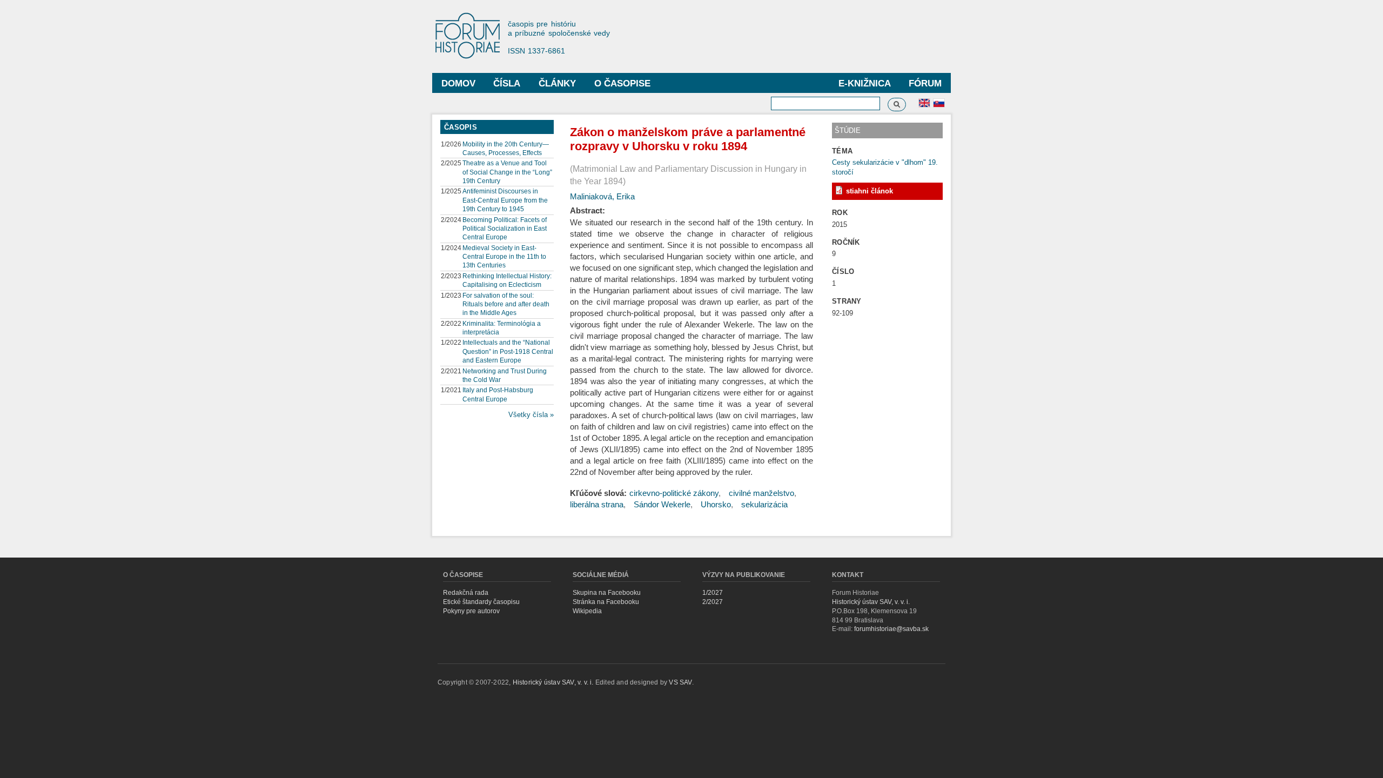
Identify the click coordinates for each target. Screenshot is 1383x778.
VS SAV (680, 682)
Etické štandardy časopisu (481, 602)
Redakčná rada (465, 592)
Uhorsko (716, 504)
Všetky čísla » (531, 415)
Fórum (925, 83)
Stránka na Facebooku (606, 602)
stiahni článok (869, 191)
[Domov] (472, 36)
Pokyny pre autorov (471, 611)
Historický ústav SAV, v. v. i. (871, 602)
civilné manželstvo (761, 493)
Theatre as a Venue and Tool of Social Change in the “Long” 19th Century (507, 171)
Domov (458, 83)
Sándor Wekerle (662, 504)
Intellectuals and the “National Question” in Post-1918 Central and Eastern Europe (507, 351)
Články (557, 83)
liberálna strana (596, 504)
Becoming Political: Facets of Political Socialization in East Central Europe (504, 228)
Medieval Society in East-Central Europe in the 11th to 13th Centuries (504, 256)
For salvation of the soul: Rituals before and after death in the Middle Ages (505, 304)
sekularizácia (764, 504)
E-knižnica (864, 83)
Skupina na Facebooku (607, 592)
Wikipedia (587, 611)
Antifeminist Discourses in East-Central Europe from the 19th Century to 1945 (505, 199)
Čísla (506, 83)
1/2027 (712, 592)
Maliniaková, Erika (602, 196)
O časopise (622, 83)
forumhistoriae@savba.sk (891, 629)
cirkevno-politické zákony (674, 493)
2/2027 (712, 602)
